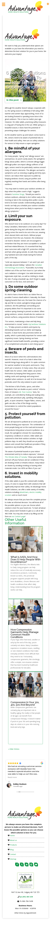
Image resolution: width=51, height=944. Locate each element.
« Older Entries (13, 749)
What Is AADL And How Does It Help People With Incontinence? (25, 559)
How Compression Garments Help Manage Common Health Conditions (25, 633)
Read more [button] (12, 777)
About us (13, 840)
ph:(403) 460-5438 (26, 897)
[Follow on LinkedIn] (26, 864)
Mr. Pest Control (25, 392)
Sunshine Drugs (18, 194)
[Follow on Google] (31, 864)
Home (12, 835)
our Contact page (18, 516)
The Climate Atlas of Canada (16, 457)
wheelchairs (23, 492)
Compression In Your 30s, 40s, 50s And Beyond (25, 703)
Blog (12, 849)
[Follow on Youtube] (36, 864)
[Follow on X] (22, 864)
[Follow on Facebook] (17, 864)
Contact (13, 854)
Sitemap (13, 859)
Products (13, 845)
